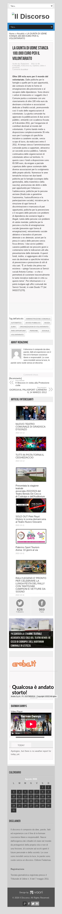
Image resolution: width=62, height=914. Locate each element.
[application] (31, 724)
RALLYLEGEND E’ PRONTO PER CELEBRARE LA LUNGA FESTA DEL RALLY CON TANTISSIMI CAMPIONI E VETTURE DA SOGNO (31, 585)
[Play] (13, 733)
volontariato (17, 335)
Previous (12, 633)
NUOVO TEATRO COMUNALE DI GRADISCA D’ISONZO (30, 427)
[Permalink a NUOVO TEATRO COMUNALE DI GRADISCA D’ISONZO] (31, 419)
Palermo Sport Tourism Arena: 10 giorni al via (27, 548)
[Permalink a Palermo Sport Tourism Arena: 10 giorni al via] (31, 543)
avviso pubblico (33, 323)
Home (11, 33)
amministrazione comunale (38, 319)
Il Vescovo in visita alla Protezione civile (32, 383)
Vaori (36, 892)
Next (50, 633)
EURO (13, 327)
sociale (45, 331)
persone (34, 331)
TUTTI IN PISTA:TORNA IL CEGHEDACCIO (30, 456)
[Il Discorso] (30, 16)
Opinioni (36, 66)
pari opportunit (18, 331)
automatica (16, 323)
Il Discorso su (26, 66)
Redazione (25, 64)
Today (21, 745)
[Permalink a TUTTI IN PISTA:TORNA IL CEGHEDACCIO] (31, 450)
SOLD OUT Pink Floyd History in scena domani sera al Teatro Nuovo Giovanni (31, 519)
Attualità (20, 33)
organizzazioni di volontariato (34, 327)
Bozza (47, 323)
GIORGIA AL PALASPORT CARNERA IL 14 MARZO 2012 (28, 390)
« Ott (13, 814)
